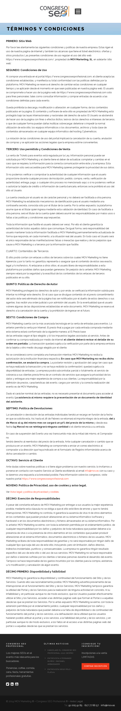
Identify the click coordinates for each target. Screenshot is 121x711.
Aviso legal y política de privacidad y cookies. (34, 491)
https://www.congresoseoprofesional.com (45, 478)
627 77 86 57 (92, 705)
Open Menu (78, 11)
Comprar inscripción (95, 666)
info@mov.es (92, 470)
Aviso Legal (76, 701)
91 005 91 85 (75, 705)
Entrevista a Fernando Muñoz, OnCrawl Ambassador (59, 661)
